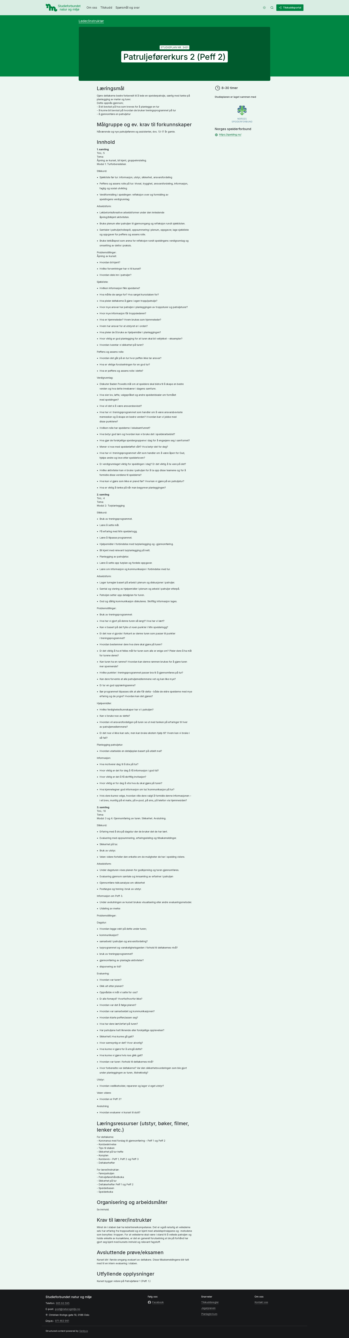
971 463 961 (62, 1320)
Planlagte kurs (209, 1314)
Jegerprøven (208, 1308)
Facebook (158, 1302)
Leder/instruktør (91, 21)
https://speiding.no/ (230, 134)
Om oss (92, 7)
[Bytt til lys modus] (264, 7)
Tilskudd (106, 7)
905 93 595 (63, 1303)
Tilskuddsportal (292, 7)
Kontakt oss (261, 1302)
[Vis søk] (272, 7)
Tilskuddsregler (210, 1302)
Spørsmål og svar (127, 7)
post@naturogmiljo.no (67, 1309)
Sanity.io (83, 1331)
